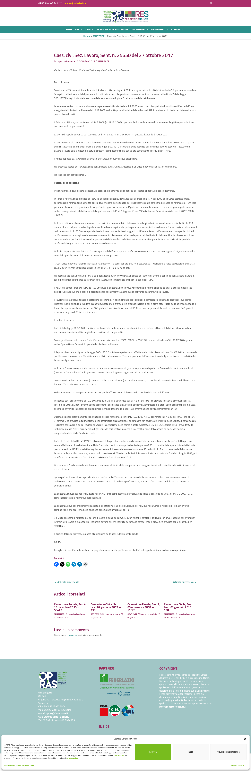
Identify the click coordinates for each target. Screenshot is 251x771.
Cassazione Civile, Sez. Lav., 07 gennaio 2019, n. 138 (106, 607)
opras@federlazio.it (75, 3)
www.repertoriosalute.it (57, 717)
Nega (191, 751)
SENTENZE (103, 61)
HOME (69, 29)
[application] (80, 29)
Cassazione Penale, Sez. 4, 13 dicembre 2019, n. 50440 (70, 607)
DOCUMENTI (138, 29)
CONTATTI (177, 29)
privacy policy (72, 758)
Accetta (153, 751)
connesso (72, 635)
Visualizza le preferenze (228, 751)
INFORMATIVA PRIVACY (25, 765)
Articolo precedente (66, 582)
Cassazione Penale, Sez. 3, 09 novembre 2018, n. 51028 (143, 607)
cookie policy (119, 755)
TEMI (88, 29)
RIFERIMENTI (158, 29)
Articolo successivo (185, 582)
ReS (77, 29)
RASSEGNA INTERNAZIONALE (113, 29)
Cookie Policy (9, 765)
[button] (245, 738)
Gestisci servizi (237, 765)
